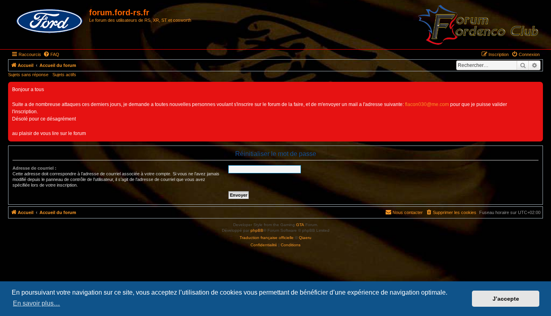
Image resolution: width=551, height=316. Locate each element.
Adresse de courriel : (34, 168)
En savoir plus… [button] (36, 303)
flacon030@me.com (427, 104)
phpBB (256, 230)
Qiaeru (305, 237)
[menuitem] (51, 54)
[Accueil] (49, 21)
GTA (300, 224)
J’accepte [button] (506, 298)
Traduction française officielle (267, 237)
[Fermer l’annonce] (536, 88)
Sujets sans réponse (28, 74)
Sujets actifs (64, 74)
